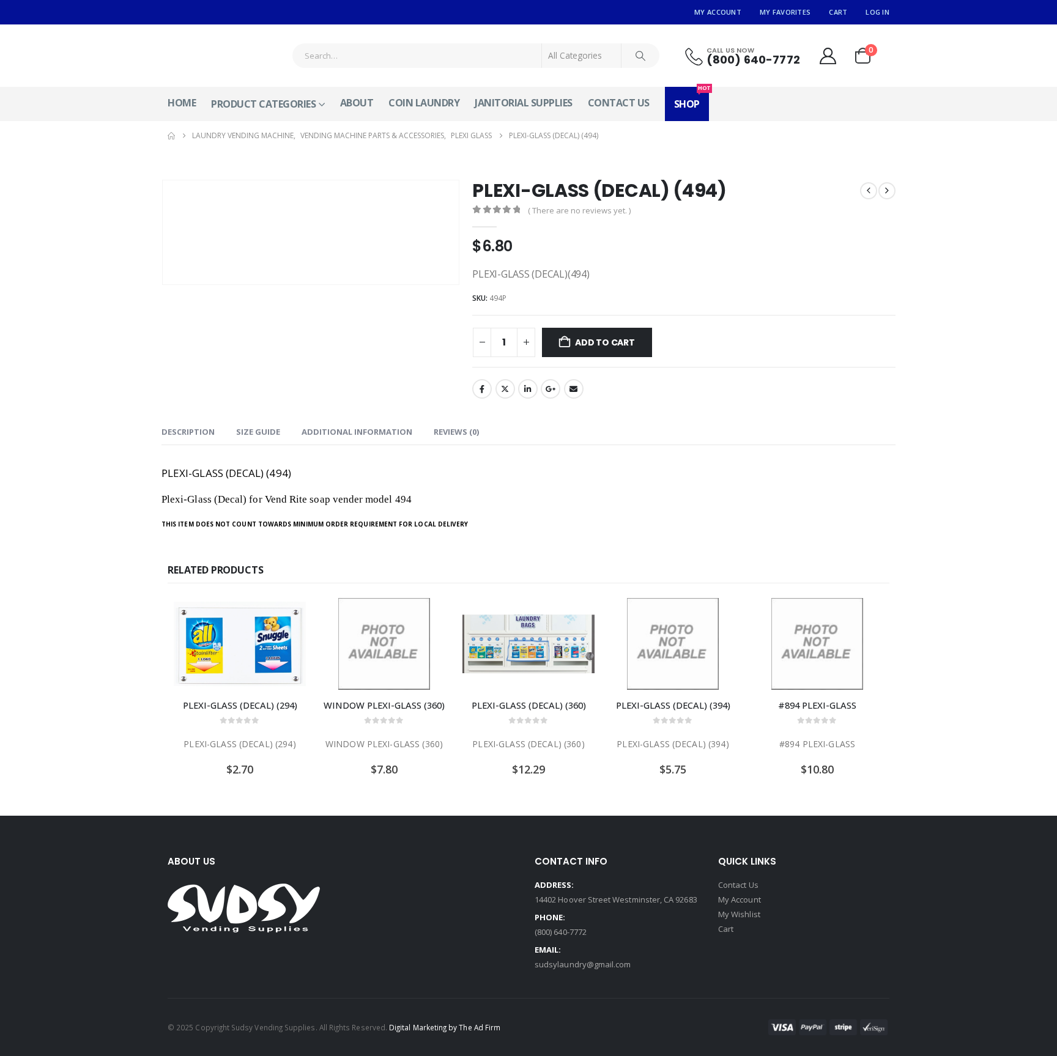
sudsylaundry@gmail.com (583, 964)
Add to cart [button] (286, 618)
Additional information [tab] (357, 431)
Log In (877, 12)
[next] (887, 190)
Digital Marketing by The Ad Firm (444, 1027)
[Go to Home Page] (171, 135)
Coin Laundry (423, 102)
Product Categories (263, 104)
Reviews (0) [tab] (456, 431)
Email (574, 389)
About (357, 102)
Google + (550, 389)
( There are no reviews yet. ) (579, 210)
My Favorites (785, 12)
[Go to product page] (240, 644)
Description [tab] (188, 431)
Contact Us (619, 102)
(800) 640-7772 (561, 931)
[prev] (868, 190)
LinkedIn (528, 389)
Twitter (505, 389)
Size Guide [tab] (258, 431)
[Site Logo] (213, 55)
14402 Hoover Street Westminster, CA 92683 (616, 899)
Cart (838, 12)
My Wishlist (739, 914)
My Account (717, 12)
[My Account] (827, 56)
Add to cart (605, 342)
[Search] (640, 55)
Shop (691, 99)
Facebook (482, 389)
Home (182, 102)
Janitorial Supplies (524, 102)
